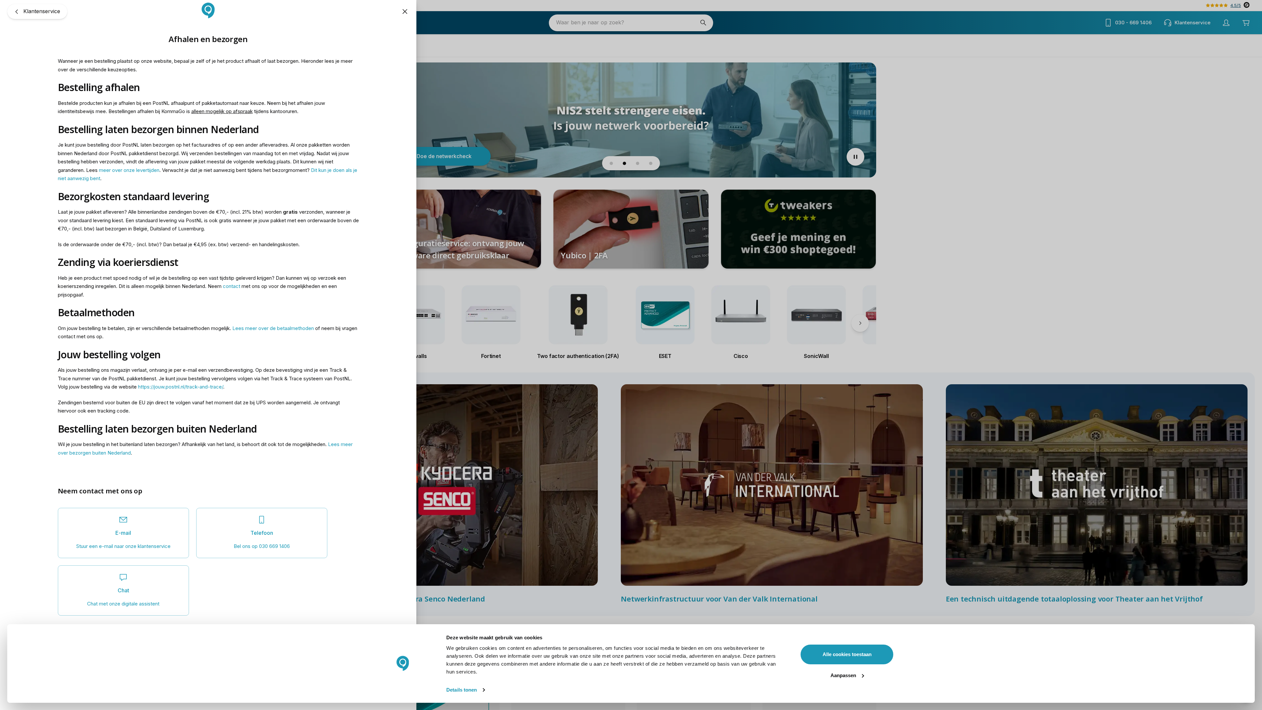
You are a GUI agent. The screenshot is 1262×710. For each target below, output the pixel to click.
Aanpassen (843, 675)
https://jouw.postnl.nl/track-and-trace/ (180, 387)
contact (231, 286)
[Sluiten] (405, 11)
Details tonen (461, 690)
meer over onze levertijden (129, 170)
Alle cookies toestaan (847, 654)
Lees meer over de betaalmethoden (273, 328)
